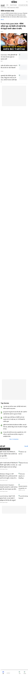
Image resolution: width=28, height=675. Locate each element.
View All (26, 446)
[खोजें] (27, 2)
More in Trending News (14, 439)
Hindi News (3, 7)
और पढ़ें (2, 19)
